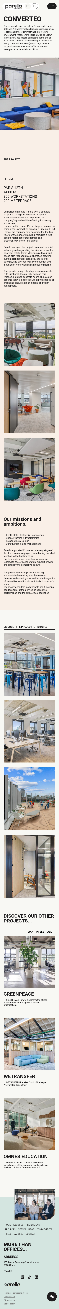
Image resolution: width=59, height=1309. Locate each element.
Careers (18, 1234)
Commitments (44, 1229)
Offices (22, 1229)
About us (18, 1225)
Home (8, 1225)
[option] (51, 1307)
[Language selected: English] (51, 1306)
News (31, 1229)
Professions (33, 1225)
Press (8, 1234)
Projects (10, 1229)
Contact (30, 1234)
